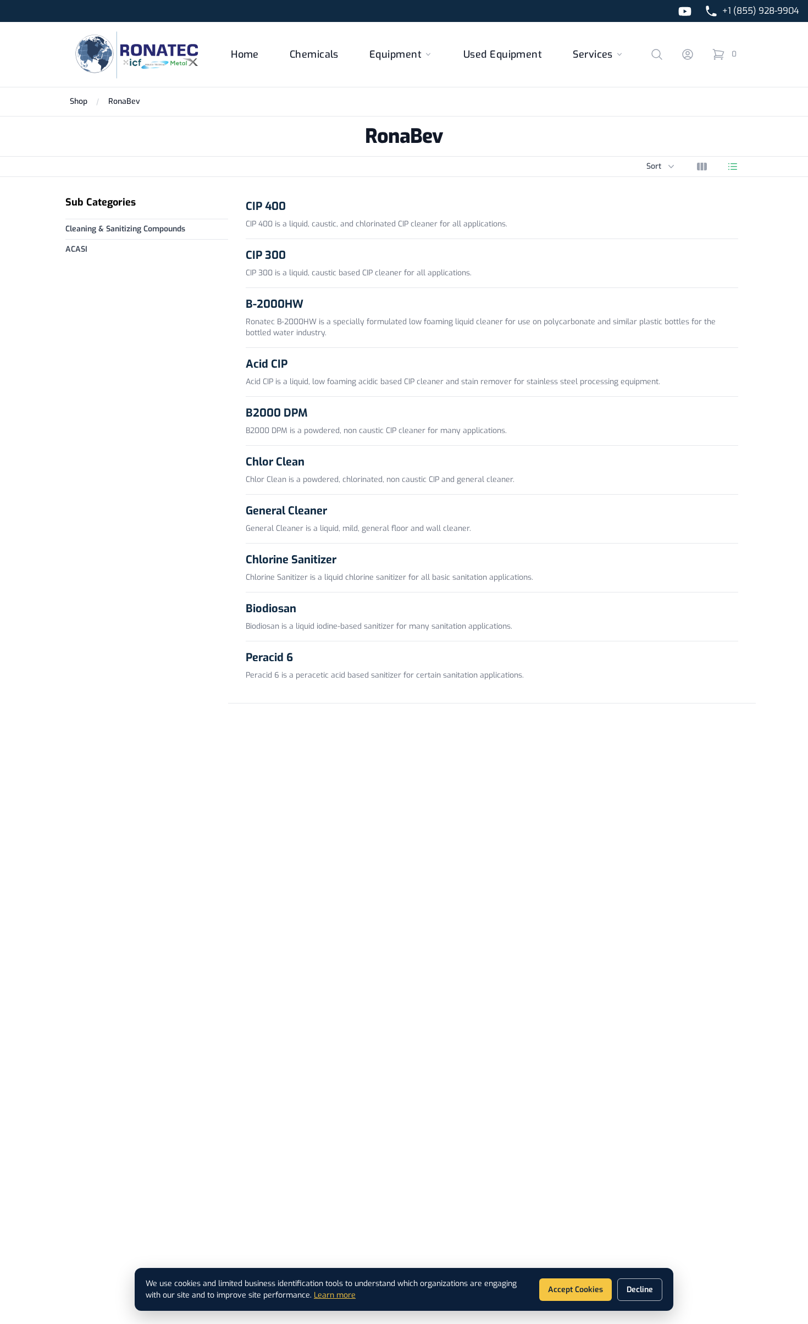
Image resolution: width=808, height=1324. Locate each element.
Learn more (335, 1295)
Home (245, 54)
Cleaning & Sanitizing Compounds (125, 229)
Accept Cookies (575, 1289)
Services (593, 54)
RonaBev (124, 101)
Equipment (395, 54)
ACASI (76, 249)
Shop (78, 101)
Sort (661, 166)
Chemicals (314, 54)
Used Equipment (502, 54)
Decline (640, 1289)
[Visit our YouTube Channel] (684, 11)
